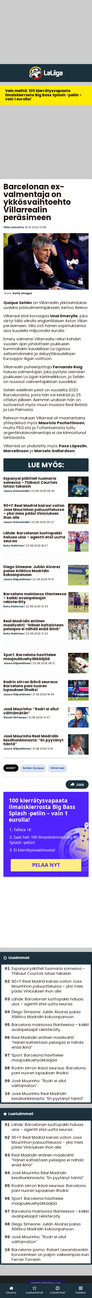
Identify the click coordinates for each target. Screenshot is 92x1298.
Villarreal (57, 768)
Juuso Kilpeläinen (17, 579)
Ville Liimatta (13, 227)
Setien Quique (33, 768)
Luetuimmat (20, 1113)
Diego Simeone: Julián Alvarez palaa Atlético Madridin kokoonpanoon (31, 570)
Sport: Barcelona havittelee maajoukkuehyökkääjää (29, 656)
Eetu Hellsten (13, 546)
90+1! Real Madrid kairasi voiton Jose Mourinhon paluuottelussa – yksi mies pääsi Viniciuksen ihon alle (33, 511)
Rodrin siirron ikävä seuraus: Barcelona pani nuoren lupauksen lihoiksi (30, 685)
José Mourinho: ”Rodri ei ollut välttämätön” (31, 711)
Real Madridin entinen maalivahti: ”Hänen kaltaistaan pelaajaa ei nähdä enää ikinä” (33, 624)
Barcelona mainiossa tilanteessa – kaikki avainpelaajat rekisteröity (34, 597)
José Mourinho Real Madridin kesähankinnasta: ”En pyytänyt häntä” (33, 740)
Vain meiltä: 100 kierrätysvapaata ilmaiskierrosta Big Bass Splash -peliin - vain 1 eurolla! (43, 95)
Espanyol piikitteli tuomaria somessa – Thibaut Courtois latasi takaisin (30, 482)
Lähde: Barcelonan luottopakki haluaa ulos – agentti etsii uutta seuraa (34, 537)
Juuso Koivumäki (16, 491)
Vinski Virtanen (15, 717)
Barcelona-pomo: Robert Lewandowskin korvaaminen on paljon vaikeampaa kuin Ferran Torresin (50, 1254)
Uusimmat (19, 957)
